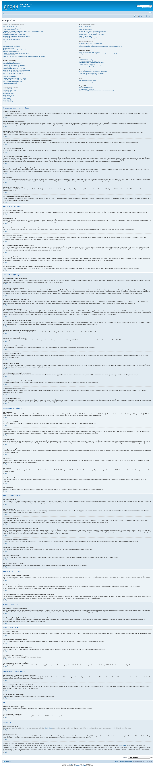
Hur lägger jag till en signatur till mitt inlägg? (14, 65)
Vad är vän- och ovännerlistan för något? (89, 52)
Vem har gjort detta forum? (85, 87)
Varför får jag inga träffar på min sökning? (89, 61)
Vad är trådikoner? (8, 101)
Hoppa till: (124, 757)
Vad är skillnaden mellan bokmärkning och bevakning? (93, 71)
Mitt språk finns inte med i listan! (11, 51)
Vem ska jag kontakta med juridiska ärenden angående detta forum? (96, 90)
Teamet (116, 761)
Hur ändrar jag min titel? (9, 54)
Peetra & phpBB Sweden (80, 765)
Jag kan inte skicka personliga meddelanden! (90, 43)
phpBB (70, 764)
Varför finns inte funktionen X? (86, 89)
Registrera (142, 16)
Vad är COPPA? (7, 37)
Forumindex (8, 13)
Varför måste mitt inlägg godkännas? (12, 81)
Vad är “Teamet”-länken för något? (87, 37)
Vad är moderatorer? (84, 28)
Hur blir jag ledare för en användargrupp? (89, 32)
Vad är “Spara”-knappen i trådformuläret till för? (15, 80)
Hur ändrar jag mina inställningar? (11, 46)
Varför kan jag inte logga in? (10, 26)
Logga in (150, 16)
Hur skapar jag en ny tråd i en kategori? (13, 62)
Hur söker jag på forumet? (85, 59)
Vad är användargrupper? (85, 29)
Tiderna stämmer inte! (8, 48)
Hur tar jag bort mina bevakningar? (88, 74)
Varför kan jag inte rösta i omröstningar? (13, 73)
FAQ (136, 16)
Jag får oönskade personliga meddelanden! (90, 45)
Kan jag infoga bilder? (8, 93)
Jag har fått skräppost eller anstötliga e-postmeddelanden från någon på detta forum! (100, 46)
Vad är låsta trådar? (8, 100)
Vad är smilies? (7, 92)
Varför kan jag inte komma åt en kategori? (13, 71)
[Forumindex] (11, 6)
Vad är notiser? (7, 98)
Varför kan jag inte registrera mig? (11, 39)
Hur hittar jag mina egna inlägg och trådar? (90, 66)
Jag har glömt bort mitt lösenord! (11, 32)
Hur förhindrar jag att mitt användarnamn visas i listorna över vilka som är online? (23, 31)
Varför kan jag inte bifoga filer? (10, 75)
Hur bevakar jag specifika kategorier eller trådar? (91, 73)
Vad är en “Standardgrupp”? (86, 36)
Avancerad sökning (147, 7)
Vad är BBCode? (7, 88)
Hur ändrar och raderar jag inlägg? (12, 63)
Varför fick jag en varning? (9, 76)
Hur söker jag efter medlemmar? (87, 64)
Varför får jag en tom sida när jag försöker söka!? (91, 62)
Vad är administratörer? (85, 26)
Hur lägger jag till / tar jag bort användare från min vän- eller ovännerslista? (98, 54)
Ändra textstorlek (150, 13)
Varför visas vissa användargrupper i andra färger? (92, 34)
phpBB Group (48, 728)
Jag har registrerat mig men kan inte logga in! (14, 34)
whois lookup (122, 745)
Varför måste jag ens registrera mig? (12, 28)
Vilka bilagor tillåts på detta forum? (87, 80)
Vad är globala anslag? (9, 95)
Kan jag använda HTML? (9, 90)
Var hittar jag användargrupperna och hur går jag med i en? (94, 31)
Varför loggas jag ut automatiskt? (11, 29)
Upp (6, 117)
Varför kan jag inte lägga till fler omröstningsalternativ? (16, 70)
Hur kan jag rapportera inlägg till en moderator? (15, 78)
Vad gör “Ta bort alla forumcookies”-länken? (14, 41)
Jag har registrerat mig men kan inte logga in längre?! (16, 36)
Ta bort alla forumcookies (125, 761)
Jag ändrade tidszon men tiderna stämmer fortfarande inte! (18, 50)
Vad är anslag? (7, 97)
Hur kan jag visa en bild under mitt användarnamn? (16, 53)
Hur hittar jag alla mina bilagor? (87, 82)
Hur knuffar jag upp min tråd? (10, 83)
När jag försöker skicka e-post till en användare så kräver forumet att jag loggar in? (24, 56)
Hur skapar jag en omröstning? (11, 67)
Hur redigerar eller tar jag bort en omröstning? (14, 68)
